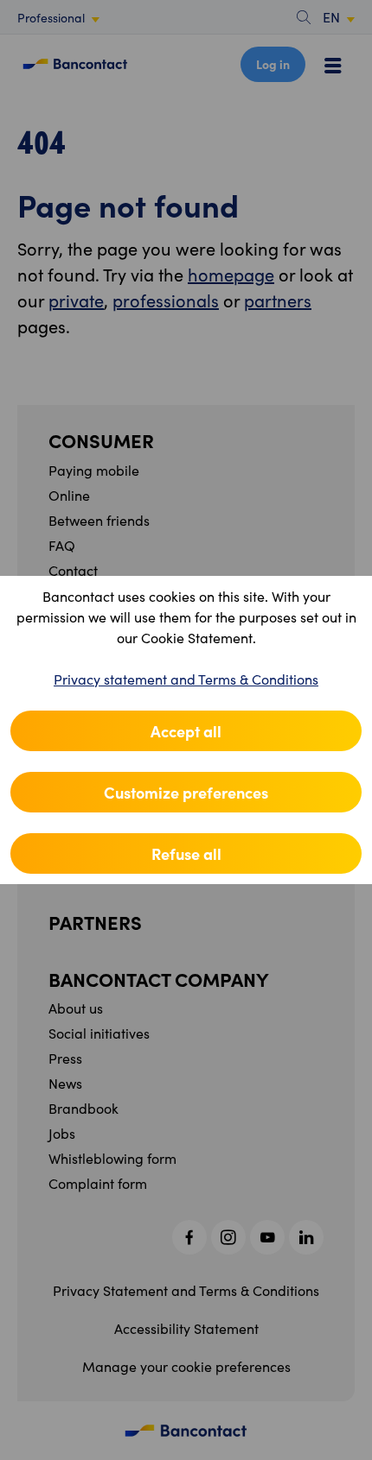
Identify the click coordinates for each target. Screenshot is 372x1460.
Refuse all (186, 853)
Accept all (186, 731)
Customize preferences (186, 792)
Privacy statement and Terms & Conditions (186, 679)
